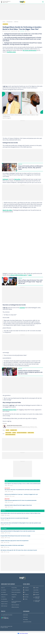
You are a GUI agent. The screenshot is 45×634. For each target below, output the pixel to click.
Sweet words (8, 432)
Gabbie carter (31, 432)
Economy (2, 537)
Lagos (30, 275)
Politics (6, 491)
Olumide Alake (22, 31)
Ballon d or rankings (21, 432)
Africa (6, 485)
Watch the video (7, 210)
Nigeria (2, 547)
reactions (22, 307)
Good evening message (10, 434)
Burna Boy (17, 179)
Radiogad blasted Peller (10, 409)
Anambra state (11, 52)
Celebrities (16, 21)
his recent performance (29, 50)
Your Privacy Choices (24, 633)
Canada (14, 432)
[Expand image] (42, 93)
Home (4, 21)
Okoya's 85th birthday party (18, 275)
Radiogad (5, 179)
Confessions (7, 496)
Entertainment (9, 21)
